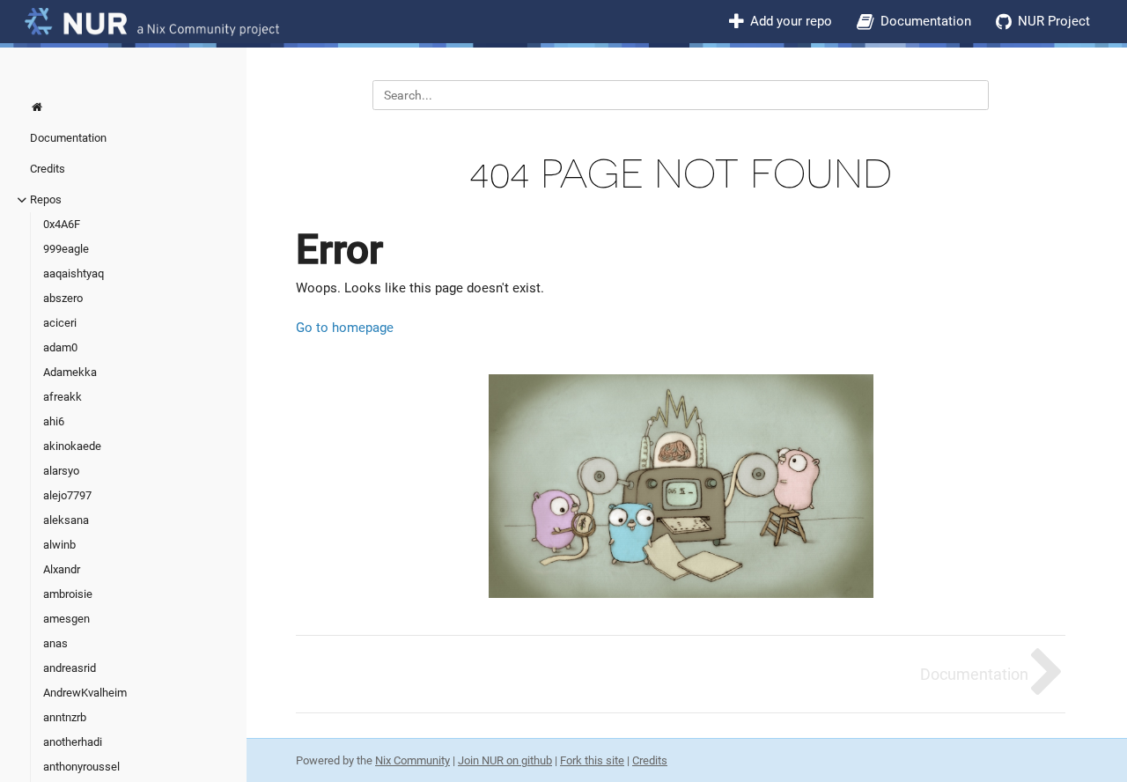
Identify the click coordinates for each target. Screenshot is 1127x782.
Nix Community (412, 760)
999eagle (66, 248)
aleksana (66, 520)
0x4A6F (61, 224)
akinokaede (72, 446)
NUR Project (1054, 21)
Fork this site (592, 760)
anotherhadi (72, 742)
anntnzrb (64, 717)
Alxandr (61, 569)
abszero (63, 298)
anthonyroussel (81, 766)
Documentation (925, 21)
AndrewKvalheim (85, 692)
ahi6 (53, 421)
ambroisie (67, 594)
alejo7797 (67, 495)
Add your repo (791, 21)
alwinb (59, 544)
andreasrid (69, 668)
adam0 (60, 347)
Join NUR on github (505, 760)
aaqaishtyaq (73, 273)
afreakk (62, 396)
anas (55, 643)
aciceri (60, 322)
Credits (47, 168)
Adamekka (70, 372)
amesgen (66, 618)
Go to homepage (345, 328)
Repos (46, 199)
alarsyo (61, 470)
